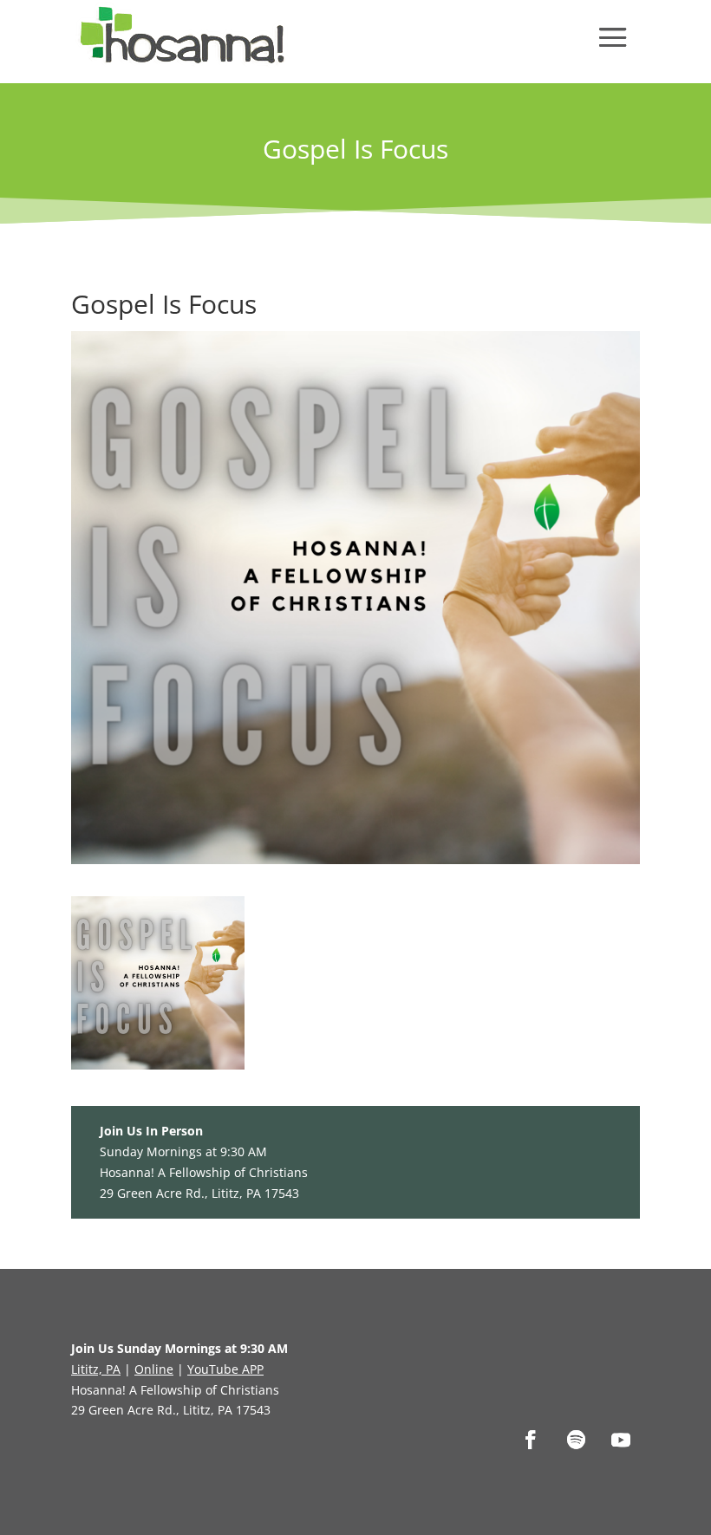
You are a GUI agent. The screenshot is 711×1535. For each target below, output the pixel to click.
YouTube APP (225, 1369)
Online (153, 1369)
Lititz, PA (96, 1369)
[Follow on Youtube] (621, 1440)
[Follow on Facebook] (531, 1440)
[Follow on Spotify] (576, 1440)
